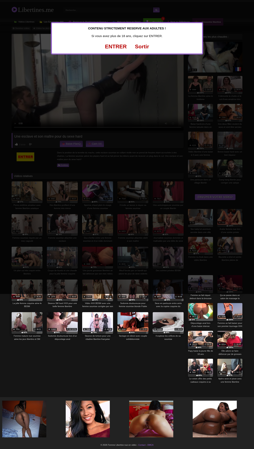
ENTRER (116, 47)
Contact (142, 445)
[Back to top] (245, 440)
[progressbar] (27, 300)
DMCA (150, 445)
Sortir (142, 47)
